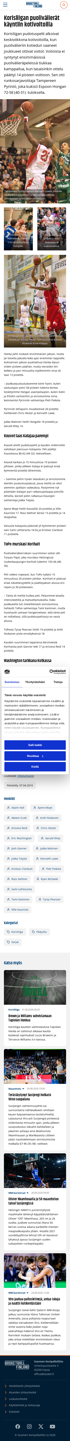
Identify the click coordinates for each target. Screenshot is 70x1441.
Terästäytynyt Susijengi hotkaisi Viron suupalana (29, 1097)
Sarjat (15, 942)
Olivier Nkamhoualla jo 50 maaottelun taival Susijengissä (33, 1201)
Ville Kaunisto (19, 909)
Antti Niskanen (49, 818)
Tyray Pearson (51, 899)
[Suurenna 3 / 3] (61, 260)
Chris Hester (48, 828)
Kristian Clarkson (22, 869)
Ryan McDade (49, 879)
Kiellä (35, 766)
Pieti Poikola (53, 869)
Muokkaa (33, 755)
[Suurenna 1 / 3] (28, 212)
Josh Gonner (19, 848)
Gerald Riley (52, 838)
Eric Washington (21, 838)
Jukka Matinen (49, 848)
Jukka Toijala (19, 858)
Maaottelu (14, 1088)
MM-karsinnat (17, 1193)
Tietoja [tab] (58, 682)
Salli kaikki (35, 745)
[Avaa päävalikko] (5, 5)
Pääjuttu (41, 932)
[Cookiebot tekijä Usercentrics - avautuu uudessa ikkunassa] (50, 671)
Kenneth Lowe (49, 858)
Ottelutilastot (26, 776)
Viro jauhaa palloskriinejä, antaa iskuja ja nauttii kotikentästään (34, 1301)
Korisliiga (17, 932)
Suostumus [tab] (12, 682)
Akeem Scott (19, 818)
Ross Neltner (19, 879)
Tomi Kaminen (20, 899)
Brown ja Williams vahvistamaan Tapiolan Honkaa (30, 1018)
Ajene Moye (45, 807)
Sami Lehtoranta (21, 889)
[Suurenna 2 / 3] (61, 212)
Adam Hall (17, 807)
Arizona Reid (19, 828)
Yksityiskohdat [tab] (35, 682)
